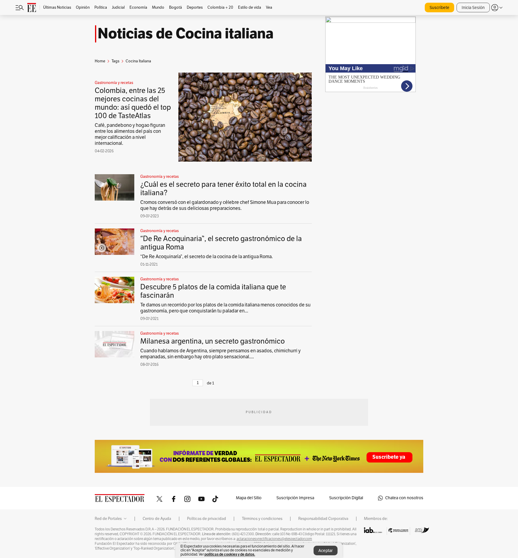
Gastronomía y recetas (114, 82)
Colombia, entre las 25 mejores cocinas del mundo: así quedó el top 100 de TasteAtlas (133, 103)
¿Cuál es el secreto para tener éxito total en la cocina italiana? (223, 188)
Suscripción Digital (346, 497)
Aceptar (325, 550)
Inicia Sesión (473, 7)
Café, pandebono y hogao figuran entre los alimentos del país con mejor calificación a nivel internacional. (130, 134)
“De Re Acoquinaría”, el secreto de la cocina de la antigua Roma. (206, 257)
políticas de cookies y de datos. (229, 554)
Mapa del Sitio (248, 497)
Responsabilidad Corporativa (323, 519)
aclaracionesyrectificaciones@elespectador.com (274, 539)
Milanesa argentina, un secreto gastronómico (212, 341)
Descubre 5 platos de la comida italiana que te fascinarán (213, 291)
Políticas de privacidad (206, 519)
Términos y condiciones (262, 519)
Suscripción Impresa (295, 497)
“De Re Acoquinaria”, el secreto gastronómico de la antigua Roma (221, 243)
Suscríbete (439, 7)
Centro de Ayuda (157, 519)
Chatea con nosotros (404, 497)
